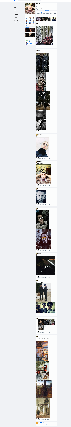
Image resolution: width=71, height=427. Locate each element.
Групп (44, 13)
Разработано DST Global (21, 23)
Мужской (42, 6)
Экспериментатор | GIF (30, 43)
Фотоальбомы (27, 27)
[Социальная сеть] (15, 0)
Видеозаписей (47, 13)
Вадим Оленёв (40, 134)
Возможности (20, 22)
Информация (17, 22)
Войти (56, 0)
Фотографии (38, 13)
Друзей (41, 13)
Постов (51, 13)
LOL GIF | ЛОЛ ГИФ (29, 41)
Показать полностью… (39, 340)
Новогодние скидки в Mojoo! (41, 422)
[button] (54, 0)
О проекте (15, 22)
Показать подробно (46, 10)
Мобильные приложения (16, 23)
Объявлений (54, 13)
